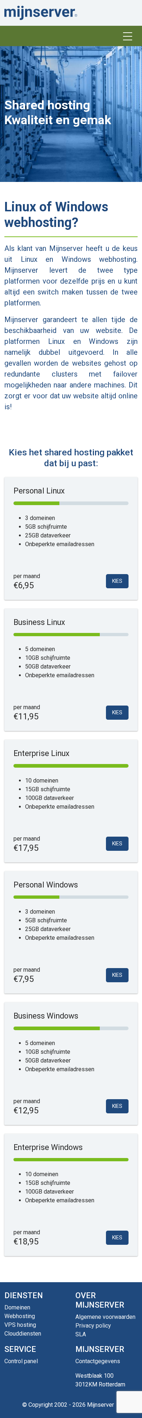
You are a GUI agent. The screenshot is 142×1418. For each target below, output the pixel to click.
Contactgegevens (97, 1361)
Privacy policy (93, 1325)
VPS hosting (20, 1324)
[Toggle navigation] (127, 36)
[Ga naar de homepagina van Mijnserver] (40, 13)
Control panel (21, 1361)
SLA (80, 1334)
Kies (117, 581)
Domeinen (17, 1307)
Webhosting (19, 1316)
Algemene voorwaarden (105, 1316)
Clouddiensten (22, 1333)
